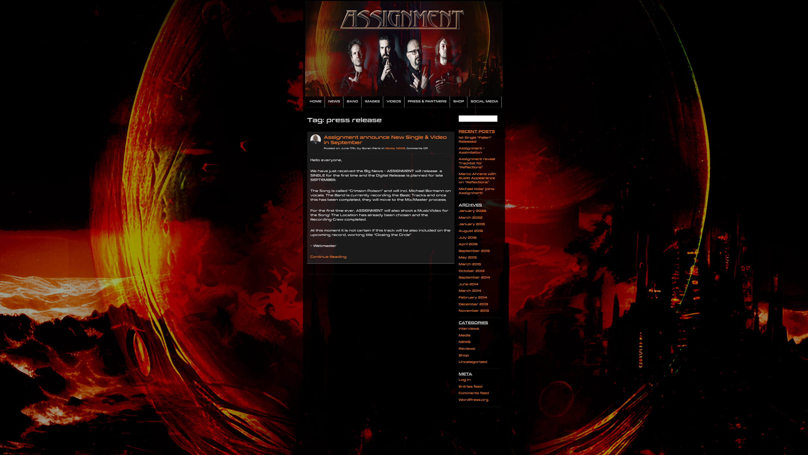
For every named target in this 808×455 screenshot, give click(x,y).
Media (390, 148)
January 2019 (472, 224)
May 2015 (468, 257)
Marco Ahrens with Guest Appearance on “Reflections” (477, 178)
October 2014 (472, 271)
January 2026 (472, 211)
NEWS (400, 148)
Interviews (469, 329)
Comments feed (474, 393)
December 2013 (473, 304)
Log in (464, 380)
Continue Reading (328, 257)
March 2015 (470, 264)
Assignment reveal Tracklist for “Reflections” (477, 163)
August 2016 (471, 231)
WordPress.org (473, 400)
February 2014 (473, 297)
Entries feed (470, 386)
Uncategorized (473, 362)
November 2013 (474, 311)
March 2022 (470, 217)
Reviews (467, 349)
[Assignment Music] (404, 48)
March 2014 (470, 291)
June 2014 (468, 284)
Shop (464, 355)
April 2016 (468, 244)
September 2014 (474, 277)
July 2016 (468, 238)
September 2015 (474, 251)
